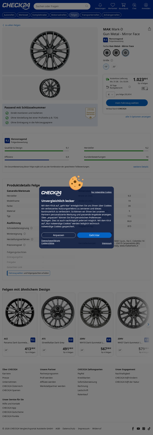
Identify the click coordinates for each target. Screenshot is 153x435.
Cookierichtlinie (47, 243)
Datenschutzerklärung (50, 240)
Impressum (107, 243)
